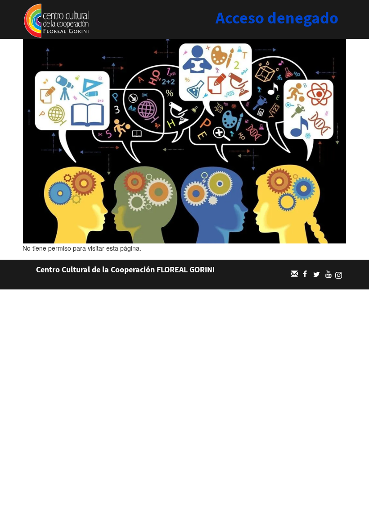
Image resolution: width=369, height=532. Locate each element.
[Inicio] (56, 19)
